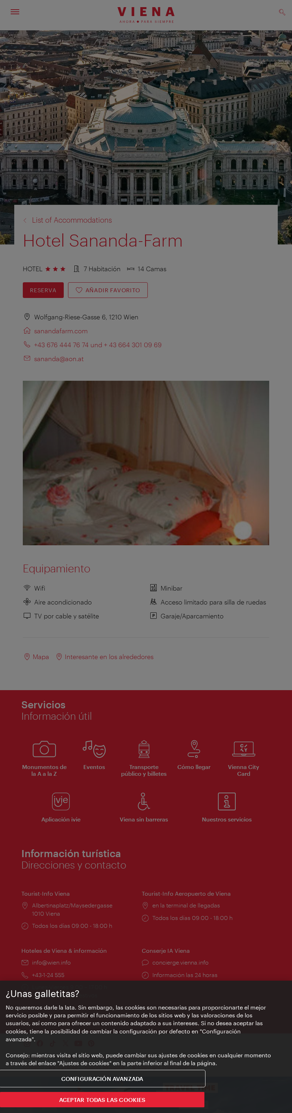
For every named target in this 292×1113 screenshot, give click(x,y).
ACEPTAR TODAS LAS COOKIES (102, 1099)
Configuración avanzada (102, 1078)
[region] (146, 1047)
